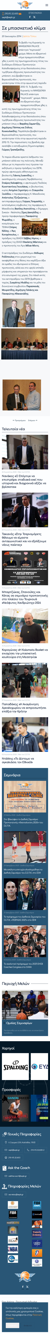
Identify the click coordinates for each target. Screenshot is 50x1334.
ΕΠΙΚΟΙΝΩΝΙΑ (35, 12)
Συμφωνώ (12, 1325)
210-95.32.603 (14, 1157)
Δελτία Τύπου (29, 36)
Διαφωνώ (28, 1325)
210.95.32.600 (11, 13)
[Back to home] (25, 5)
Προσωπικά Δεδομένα (26, 1301)
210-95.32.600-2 (37, 1150)
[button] (47, 5)
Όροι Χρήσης (8, 1301)
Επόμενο (31, 420)
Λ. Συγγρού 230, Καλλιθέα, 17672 (21, 1142)
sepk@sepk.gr (8, 17)
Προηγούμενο (20, 420)
